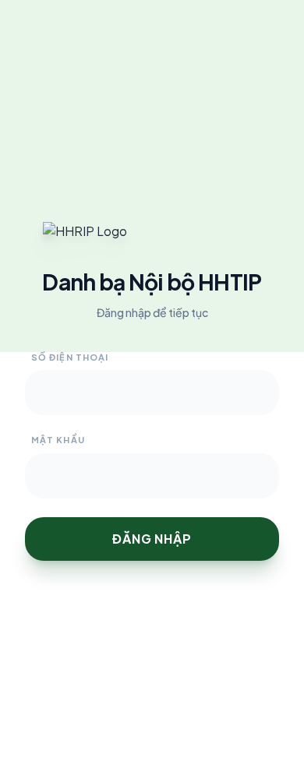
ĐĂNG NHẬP (151, 538)
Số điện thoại (69, 357)
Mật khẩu (58, 440)
